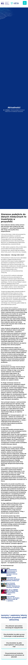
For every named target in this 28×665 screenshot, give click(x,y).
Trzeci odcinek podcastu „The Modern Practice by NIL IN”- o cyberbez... (12, 598)
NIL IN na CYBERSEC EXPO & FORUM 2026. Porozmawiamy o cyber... (12, 592)
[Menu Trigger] (25, 3)
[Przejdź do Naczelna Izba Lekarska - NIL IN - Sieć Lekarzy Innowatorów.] (3, 110)
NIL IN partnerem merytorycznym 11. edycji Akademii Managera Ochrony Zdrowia (11, 572)
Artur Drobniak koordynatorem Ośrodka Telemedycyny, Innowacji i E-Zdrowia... (13, 585)
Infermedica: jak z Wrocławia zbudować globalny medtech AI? (13, 579)
